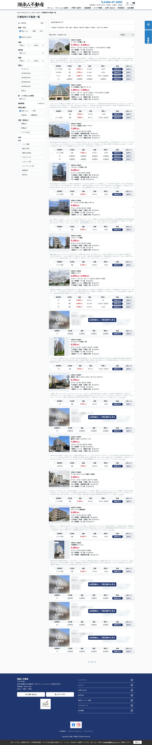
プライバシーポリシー (75, 731)
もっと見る (116, 187)
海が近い (25, 175)
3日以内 (24, 115)
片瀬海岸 (54, 27)
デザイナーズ (26, 157)
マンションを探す (62, 8)
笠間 (66, 27)
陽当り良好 (25, 148)
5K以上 (23, 90)
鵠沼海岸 (61, 27)
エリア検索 (98, 8)
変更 (42, 23)
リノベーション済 (28, 166)
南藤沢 (87, 27)
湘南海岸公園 (85, 133)
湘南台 (76, 27)
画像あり (24, 123)
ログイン (127, 5)
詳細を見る (117, 69)
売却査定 (121, 8)
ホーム (49, 8)
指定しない (25, 31)
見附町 (93, 27)
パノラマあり (25, 132)
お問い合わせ (110, 8)
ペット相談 (25, 144)
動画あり (24, 128)
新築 (34, 31)
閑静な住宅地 (26, 153)
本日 (34, 111)
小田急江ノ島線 (77, 54)
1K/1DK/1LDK (25, 73)
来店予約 (81, 695)
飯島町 (106, 27)
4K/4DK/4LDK (25, 86)
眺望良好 (25, 170)
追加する (129, 69)
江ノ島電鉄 (75, 50)
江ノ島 (83, 50)
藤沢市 (74, 40)
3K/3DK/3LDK (25, 82)
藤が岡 (81, 27)
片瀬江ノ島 (87, 54)
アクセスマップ (83, 705)
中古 (41, 31)
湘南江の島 (87, 52)
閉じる (137, 742)
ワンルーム (25, 69)
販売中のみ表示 (26, 37)
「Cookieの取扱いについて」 (110, 742)
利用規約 (63, 731)
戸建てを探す (76, 8)
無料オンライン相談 (84, 700)
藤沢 (70, 27)
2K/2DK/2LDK (25, 77)
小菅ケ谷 (99, 27)
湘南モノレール (77, 52)
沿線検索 (87, 8)
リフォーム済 (26, 161)
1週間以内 (34, 115)
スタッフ (81, 685)
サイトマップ (89, 731)
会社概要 (130, 8)
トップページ (82, 680)
